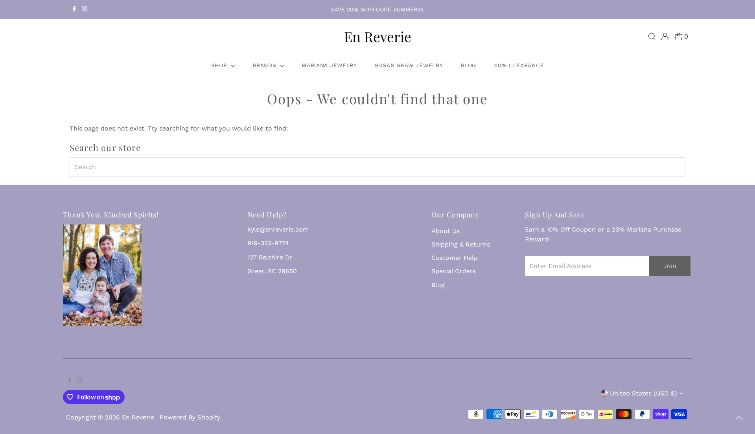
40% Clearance (519, 65)
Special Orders (453, 271)
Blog (468, 65)
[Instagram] (84, 9)
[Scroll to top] (739, 418)
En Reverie (377, 36)
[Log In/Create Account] (664, 36)
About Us (445, 231)
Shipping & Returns (460, 244)
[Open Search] (652, 36)
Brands (265, 65)
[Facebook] (74, 9)
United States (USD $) (643, 393)
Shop (220, 65)
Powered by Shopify (190, 417)
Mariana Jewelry (329, 65)
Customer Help (454, 257)
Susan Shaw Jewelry (409, 65)
